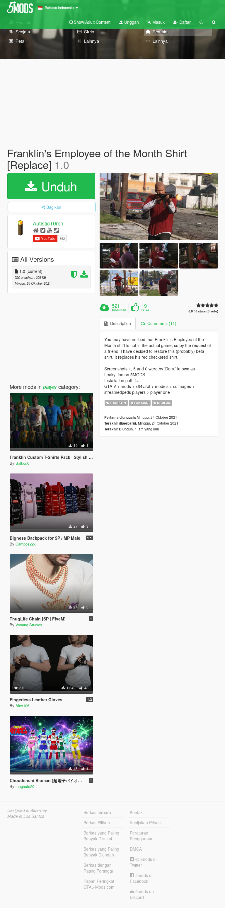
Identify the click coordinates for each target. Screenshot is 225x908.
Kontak (136, 812)
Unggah (131, 22)
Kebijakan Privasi (145, 822)
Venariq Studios (29, 624)
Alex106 (22, 705)
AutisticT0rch (48, 223)
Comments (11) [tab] (160, 323)
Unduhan (119, 310)
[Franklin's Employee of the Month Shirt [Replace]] (159, 206)
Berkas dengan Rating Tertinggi (98, 868)
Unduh (57, 186)
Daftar (184, 22)
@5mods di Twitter (143, 862)
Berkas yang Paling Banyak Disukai (101, 836)
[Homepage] (36, 230)
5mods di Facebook (141, 878)
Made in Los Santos (25, 816)
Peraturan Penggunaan (142, 836)
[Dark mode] (201, 22)
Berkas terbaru (97, 812)
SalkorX (22, 463)
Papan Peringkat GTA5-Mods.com (99, 884)
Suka (145, 310)
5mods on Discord (142, 894)
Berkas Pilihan (96, 822)
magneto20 (25, 786)
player (50, 386)
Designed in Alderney (27, 810)
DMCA (136, 849)
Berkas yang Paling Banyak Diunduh (101, 852)
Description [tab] (119, 323)
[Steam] (56, 230)
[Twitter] (43, 230)
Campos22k (26, 544)
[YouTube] (49, 230)
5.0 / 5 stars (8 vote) (203, 311)
